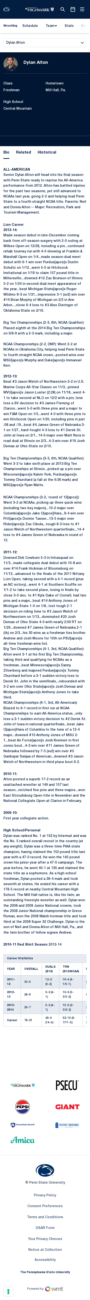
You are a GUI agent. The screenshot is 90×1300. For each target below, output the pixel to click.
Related (23, 152)
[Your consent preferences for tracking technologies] (8, 1291)
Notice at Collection (45, 1250)
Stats (69, 26)
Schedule (30, 26)
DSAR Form (45, 1228)
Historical (47, 152)
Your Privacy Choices (45, 1239)
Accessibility (45, 1260)
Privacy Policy (45, 1195)
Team (50, 26)
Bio (6, 152)
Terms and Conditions (45, 1217)
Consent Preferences (45, 1206)
